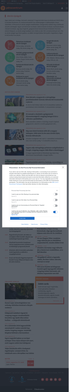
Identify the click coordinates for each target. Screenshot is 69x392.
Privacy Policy (44, 224)
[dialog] (34, 196)
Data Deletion (25, 224)
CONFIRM (22, 218)
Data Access (34, 224)
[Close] (63, 167)
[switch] (55, 194)
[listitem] (34, 190)
